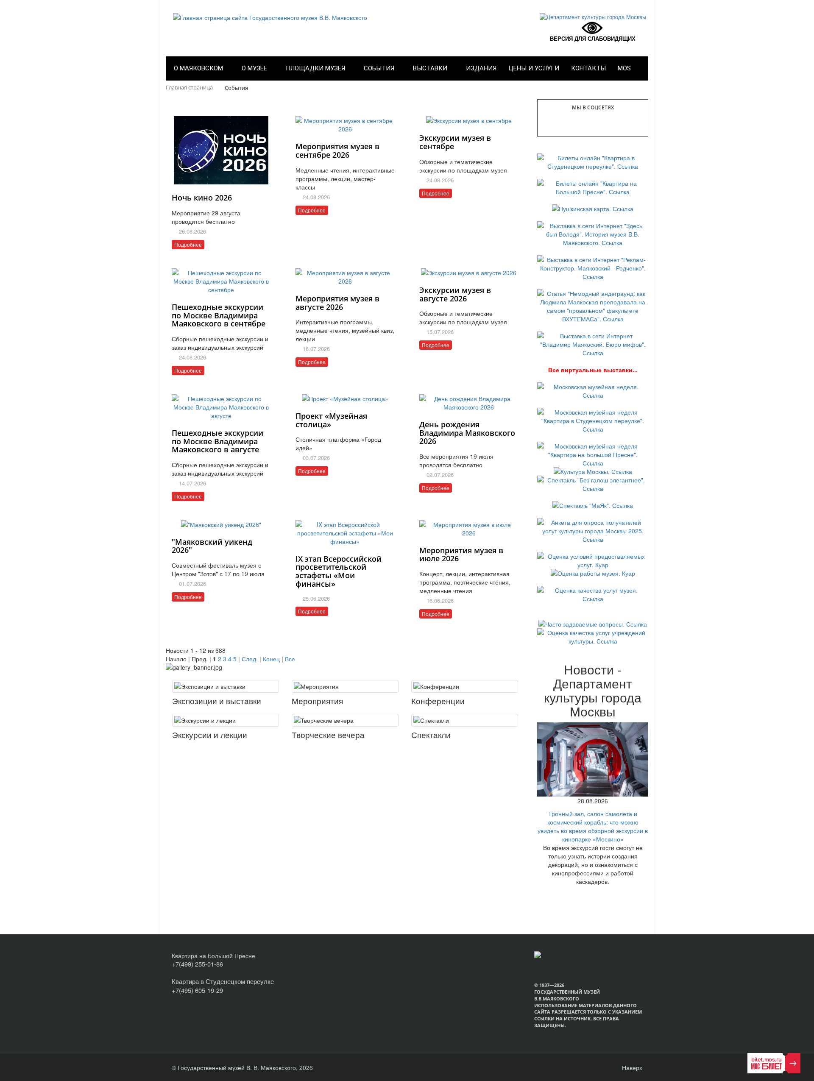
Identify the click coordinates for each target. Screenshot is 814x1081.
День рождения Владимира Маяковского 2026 (467, 432)
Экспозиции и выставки (216, 700)
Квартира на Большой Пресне (213, 955)
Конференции (438, 700)
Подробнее (188, 244)
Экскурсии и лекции (209, 734)
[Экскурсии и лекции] (225, 720)
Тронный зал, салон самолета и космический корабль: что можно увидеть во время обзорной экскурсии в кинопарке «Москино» (593, 826)
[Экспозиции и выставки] (225, 686)
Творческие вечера (328, 734)
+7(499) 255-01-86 (197, 963)
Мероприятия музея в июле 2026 (461, 554)
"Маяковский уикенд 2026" (212, 546)
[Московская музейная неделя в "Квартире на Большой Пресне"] (592, 453)
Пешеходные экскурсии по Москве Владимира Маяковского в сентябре (218, 315)
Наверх (631, 1067)
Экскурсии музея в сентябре (455, 142)
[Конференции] (464, 686)
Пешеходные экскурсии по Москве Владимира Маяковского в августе (217, 441)
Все (290, 659)
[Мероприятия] (345, 686)
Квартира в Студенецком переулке (223, 981)
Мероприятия (317, 700)
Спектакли (431, 734)
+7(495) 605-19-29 (197, 990)
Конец (271, 659)
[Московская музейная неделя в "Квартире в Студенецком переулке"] (592, 419)
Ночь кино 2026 (202, 197)
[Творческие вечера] (345, 720)
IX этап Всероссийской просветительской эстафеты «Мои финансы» (338, 571)
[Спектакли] (464, 720)
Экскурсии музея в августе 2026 (455, 294)
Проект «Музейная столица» (331, 420)
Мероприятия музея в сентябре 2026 (337, 150)
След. (250, 659)
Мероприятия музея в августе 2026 (337, 302)
